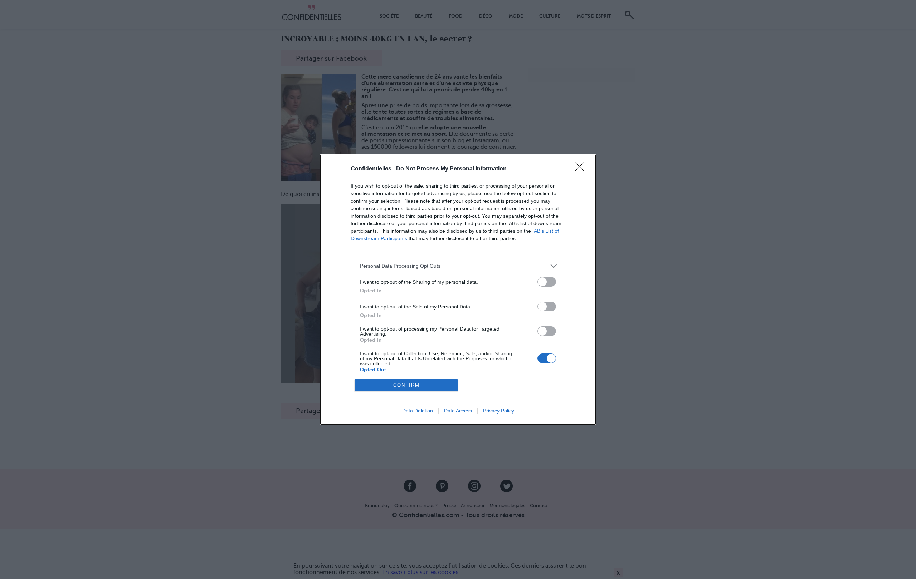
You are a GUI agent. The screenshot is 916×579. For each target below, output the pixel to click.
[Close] (582, 169)
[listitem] (458, 266)
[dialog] (458, 289)
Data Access (458, 411)
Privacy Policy (498, 411)
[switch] (546, 282)
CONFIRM (406, 385)
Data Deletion (417, 411)
